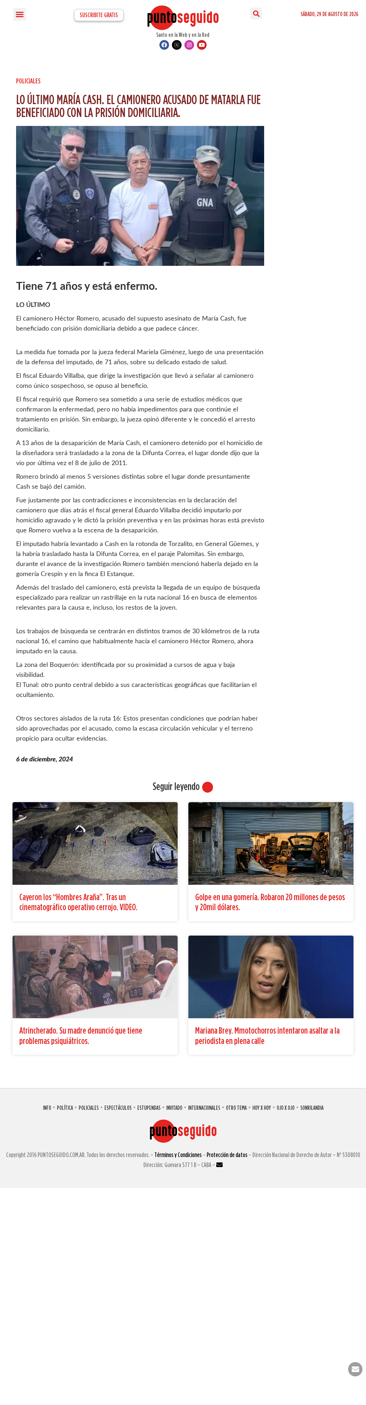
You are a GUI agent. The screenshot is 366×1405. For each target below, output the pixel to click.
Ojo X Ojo (286, 1108)
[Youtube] (202, 45)
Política (65, 1108)
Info (47, 1108)
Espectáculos (118, 1108)
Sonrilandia (311, 1108)
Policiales (28, 80)
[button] (19, 14)
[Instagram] (189, 45)
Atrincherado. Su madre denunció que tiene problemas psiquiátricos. (80, 1035)
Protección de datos (227, 1154)
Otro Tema (236, 1108)
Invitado (174, 1108)
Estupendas (148, 1108)
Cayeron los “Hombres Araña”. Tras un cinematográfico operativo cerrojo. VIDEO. (78, 902)
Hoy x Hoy (261, 1108)
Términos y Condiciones (178, 1154)
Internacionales (204, 1108)
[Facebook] (164, 45)
